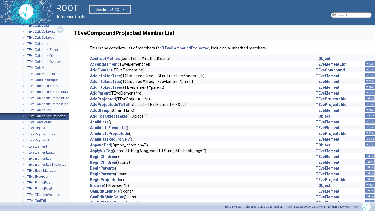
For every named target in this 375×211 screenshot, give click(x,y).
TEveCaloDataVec (40, 38)
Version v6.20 (107, 9)
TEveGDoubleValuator (43, 195)
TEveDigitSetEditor (41, 134)
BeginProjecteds (105, 179)
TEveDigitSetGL (39, 140)
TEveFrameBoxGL (40, 189)
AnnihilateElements (107, 128)
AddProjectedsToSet (109, 104)
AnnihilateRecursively (110, 139)
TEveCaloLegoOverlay (44, 62)
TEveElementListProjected (46, 164)
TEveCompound (39, 110)
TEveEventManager (42, 171)
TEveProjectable (331, 99)
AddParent (100, 93)
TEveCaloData (38, 25)
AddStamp (99, 110)
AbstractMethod (105, 58)
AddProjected (103, 99)
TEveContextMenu (41, 122)
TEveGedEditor (38, 201)
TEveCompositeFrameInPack (49, 98)
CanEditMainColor (107, 197)
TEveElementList (39, 158)
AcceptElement (104, 64)
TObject (323, 58)
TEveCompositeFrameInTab (48, 104)
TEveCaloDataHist (41, 32)
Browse (97, 185)
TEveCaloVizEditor (41, 74)
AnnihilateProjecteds (109, 133)
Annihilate (99, 122)
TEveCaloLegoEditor (42, 50)
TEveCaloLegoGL (40, 56)
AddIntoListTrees (106, 87)
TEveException (38, 177)
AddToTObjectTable (108, 116)
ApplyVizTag (101, 151)
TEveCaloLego (38, 44)
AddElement (101, 70)
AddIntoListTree (105, 76)
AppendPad (100, 145)
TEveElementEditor (41, 152)
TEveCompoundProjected (46, 116)
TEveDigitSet (36, 128)
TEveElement (37, 146)
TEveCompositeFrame (43, 86)
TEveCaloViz (36, 68)
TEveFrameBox (38, 183)
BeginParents (102, 168)
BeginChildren (103, 156)
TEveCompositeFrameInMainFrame (53, 92)
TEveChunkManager (42, 80)
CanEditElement (104, 191)
